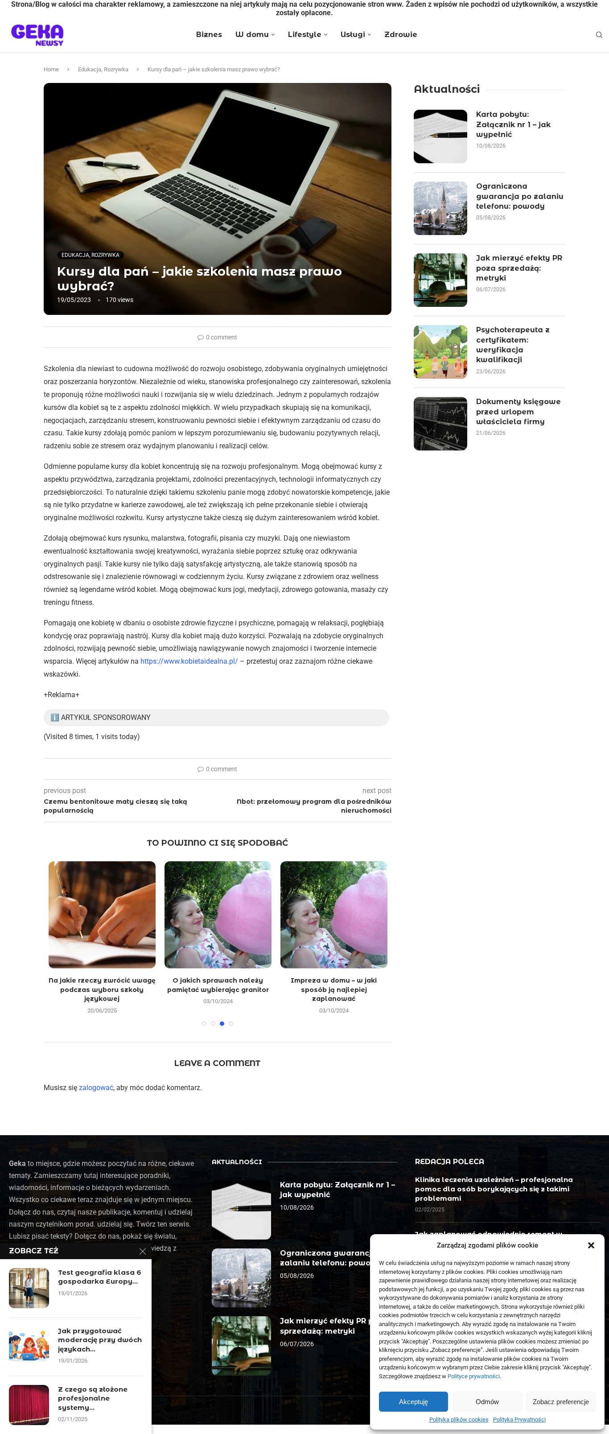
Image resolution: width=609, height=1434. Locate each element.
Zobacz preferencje (561, 1401)
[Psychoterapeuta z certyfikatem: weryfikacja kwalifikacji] (440, 352)
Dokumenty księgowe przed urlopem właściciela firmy (518, 411)
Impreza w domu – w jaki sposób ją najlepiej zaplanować (334, 989)
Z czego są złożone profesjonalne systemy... (93, 1398)
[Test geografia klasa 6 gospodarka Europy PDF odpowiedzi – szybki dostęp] (29, 1288)
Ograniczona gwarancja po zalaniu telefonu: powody (520, 196)
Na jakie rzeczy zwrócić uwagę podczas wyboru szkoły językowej (102, 989)
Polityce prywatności (474, 1376)
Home (51, 69)
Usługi (353, 34)
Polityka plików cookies (459, 1419)
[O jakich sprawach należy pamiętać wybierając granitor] (218, 914)
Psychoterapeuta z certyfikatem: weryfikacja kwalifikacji (513, 345)
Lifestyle (304, 34)
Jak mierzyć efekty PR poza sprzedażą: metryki (519, 268)
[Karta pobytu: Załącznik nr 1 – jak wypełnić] (440, 136)
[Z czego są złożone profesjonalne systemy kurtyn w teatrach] (29, 1405)
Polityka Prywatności (519, 1419)
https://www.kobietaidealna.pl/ (189, 661)
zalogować (96, 1087)
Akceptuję (413, 1401)
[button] (591, 1245)
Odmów (487, 1401)
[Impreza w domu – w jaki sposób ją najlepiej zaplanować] (333, 914)
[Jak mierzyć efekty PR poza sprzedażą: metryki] (440, 280)
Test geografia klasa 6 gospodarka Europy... (99, 1276)
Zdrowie (400, 34)
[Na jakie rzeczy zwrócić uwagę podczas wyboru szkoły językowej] (102, 914)
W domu (252, 34)
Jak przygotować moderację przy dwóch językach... (100, 1340)
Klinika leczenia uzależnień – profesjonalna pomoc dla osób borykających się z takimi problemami (494, 1189)
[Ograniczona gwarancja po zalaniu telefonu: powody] (440, 208)
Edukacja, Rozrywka (103, 69)
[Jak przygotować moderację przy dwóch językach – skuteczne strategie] (29, 1347)
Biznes (209, 34)
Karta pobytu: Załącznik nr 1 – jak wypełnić (513, 124)
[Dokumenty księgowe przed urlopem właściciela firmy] (440, 423)
